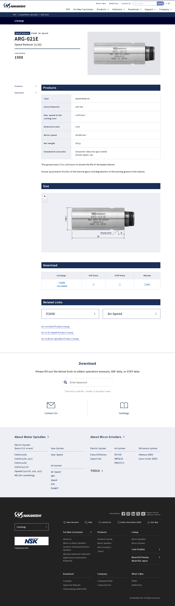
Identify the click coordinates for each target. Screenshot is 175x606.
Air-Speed (43, 33)
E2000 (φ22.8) (22, 466)
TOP (68, 9)
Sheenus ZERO (146, 454)
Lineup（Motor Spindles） (28, 14)
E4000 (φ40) (21, 454)
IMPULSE (119, 458)
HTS (53, 484)
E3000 (34, 33)
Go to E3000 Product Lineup (55, 326)
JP (169, 3)
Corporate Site (104, 585)
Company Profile (105, 581)
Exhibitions (113, 3)
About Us (67, 539)
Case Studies (138, 549)
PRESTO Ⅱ (119, 462)
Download (19, 92)
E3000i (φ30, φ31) (24, 458)
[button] (45, 196)
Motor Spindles (104, 543)
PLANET (55, 488)
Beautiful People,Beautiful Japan (140, 559)
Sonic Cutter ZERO (148, 458)
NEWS (134, 581)
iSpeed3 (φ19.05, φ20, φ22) (28, 471)
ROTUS (118, 454)
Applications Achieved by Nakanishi (74, 559)
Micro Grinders (104, 547)
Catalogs (21, 526)
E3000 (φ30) (21, 462)
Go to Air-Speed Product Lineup (57, 332)
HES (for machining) (25, 475)
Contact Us (126, 3)
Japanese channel (153, 515)
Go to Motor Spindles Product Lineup (60, 338)
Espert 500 (95, 458)
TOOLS (95, 471)
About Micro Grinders (105, 437)
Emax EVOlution (98, 454)
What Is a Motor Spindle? (74, 543)
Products (19, 86)
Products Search (104, 539)
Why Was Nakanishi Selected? (77, 554)
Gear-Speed (57, 454)
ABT (53, 475)
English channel (152, 513)
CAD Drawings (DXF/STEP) (74, 589)
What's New (101, 3)
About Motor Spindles (30, 437)
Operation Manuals (72, 585)
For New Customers (83, 9)
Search (160, 3)
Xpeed (54, 480)
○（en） (147, 284)
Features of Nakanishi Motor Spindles (76, 548)
